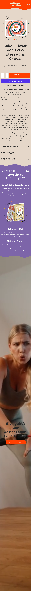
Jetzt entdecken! (16, 442)
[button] (2, 4)
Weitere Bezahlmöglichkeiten (15, 85)
